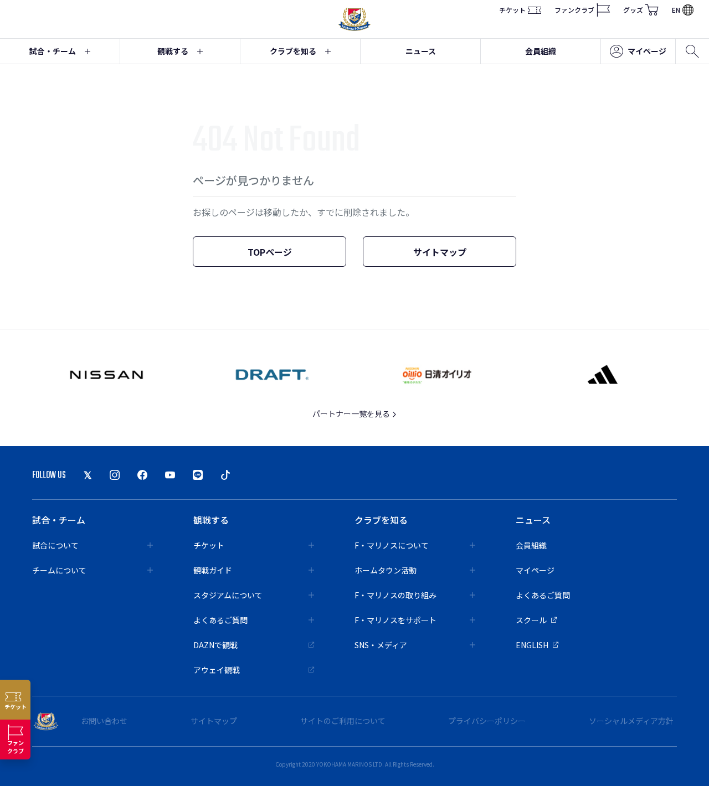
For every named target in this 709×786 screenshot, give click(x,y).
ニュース (420, 50)
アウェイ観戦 (216, 669)
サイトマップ (439, 251)
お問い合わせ (104, 720)
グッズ (633, 9)
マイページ (647, 50)
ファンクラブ (574, 9)
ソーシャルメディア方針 (631, 720)
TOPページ (270, 251)
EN (676, 9)
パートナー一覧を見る (352, 413)
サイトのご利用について (343, 720)
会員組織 (540, 50)
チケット (512, 9)
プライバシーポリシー (487, 720)
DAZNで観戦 (215, 644)
